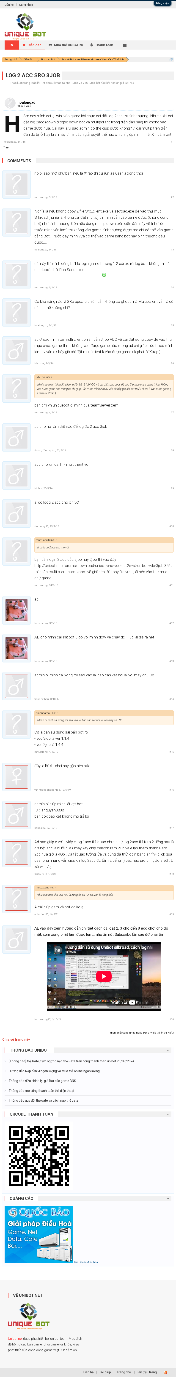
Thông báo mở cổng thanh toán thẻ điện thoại (41, 1091)
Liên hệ (9, 4)
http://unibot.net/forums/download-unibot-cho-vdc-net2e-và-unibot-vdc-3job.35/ (102, 565)
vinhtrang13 (41, 526)
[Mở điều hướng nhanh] (171, 59)
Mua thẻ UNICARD (68, 45)
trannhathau (41, 699)
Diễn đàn (34, 45)
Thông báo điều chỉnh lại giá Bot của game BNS (42, 1081)
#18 (171, 873)
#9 (172, 488)
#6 (172, 363)
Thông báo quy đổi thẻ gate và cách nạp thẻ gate (43, 1100)
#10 (171, 526)
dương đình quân (44, 450)
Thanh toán (104, 45)
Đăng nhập (162, 3)
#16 (171, 789)
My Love (39, 363)
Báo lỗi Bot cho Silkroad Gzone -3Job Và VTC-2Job (63, 83)
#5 (172, 325)
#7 (172, 412)
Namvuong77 (42, 1019)
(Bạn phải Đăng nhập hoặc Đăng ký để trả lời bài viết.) (142, 1032)
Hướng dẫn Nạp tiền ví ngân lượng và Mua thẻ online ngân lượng (54, 1071)
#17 (171, 828)
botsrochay (41, 623)
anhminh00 (41, 914)
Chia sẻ (8, 1039)
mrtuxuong (41, 197)
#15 (171, 751)
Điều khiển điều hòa (86, 1262)
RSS (165, 1372)
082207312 (40, 873)
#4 (172, 287)
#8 (172, 450)
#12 (171, 623)
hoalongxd (117, 83)
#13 (171, 661)
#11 (171, 585)
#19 (171, 914)
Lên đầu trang (147, 1372)
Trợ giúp (105, 1372)
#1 (172, 141)
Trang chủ (124, 1372)
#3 (172, 249)
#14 (171, 699)
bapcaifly (39, 828)
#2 (172, 197)
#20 (171, 1019)
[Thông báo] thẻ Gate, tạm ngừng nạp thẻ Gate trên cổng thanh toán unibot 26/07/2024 (71, 1061)
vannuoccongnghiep (47, 789)
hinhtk (38, 488)
